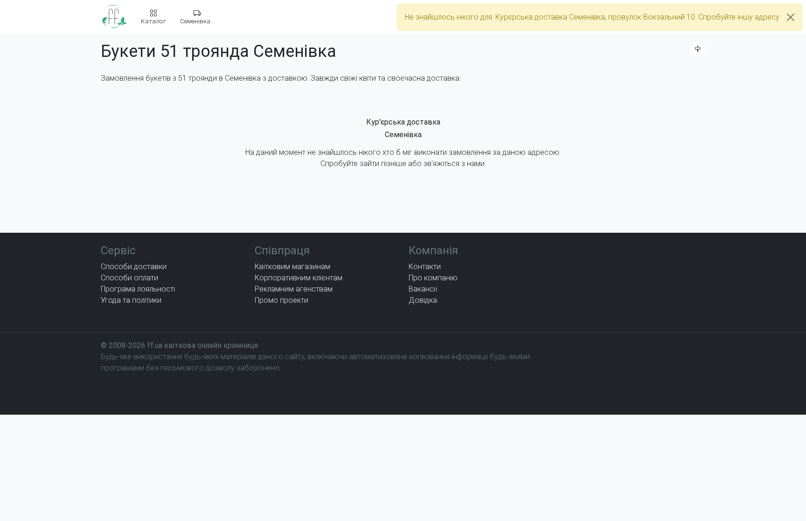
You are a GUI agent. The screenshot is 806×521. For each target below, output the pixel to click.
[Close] (790, 17)
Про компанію (433, 277)
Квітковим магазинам (292, 266)
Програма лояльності (138, 289)
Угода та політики (131, 300)
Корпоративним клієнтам (298, 277)
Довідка (423, 300)
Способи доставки (134, 266)
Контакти (425, 266)
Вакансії (423, 289)
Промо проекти (281, 300)
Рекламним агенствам (294, 289)
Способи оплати (129, 277)
